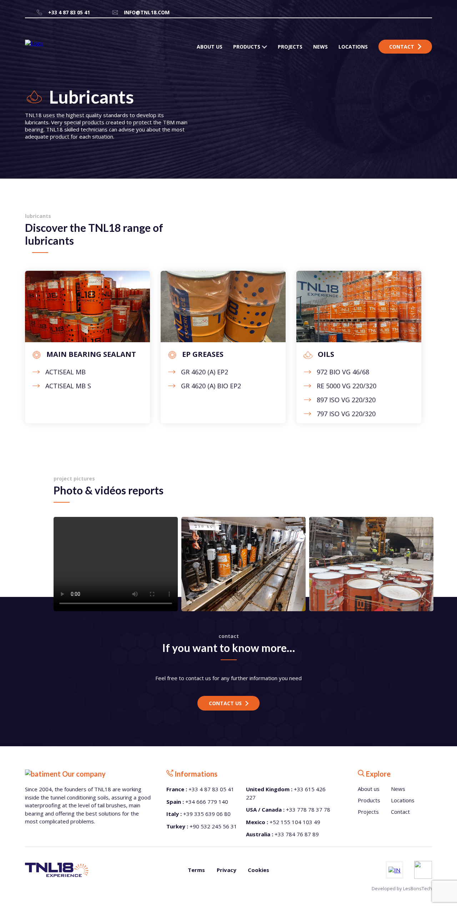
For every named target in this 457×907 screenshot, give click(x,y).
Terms (196, 869)
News (398, 788)
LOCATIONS (353, 46)
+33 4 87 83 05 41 (69, 12)
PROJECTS (290, 46)
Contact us (225, 703)
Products (369, 800)
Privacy (226, 869)
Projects (368, 811)
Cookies (258, 869)
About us (369, 788)
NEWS (320, 46)
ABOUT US (209, 46)
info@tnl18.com (147, 12)
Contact (401, 46)
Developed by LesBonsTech (402, 888)
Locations (403, 800)
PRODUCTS (247, 46)
